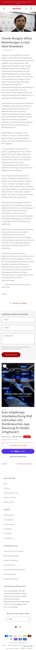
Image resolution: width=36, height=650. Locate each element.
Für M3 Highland (9, 524)
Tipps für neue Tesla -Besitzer (14, 551)
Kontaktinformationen (11, 579)
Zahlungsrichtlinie (10, 574)
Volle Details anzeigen (24, 464)
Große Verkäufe (9, 515)
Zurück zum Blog (19, 303)
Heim (5, 484)
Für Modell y (8, 533)
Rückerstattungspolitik (14, 645)
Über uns (7, 488)
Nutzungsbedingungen (11, 556)
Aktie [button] (5, 294)
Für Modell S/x (8, 538)
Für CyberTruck (9, 520)
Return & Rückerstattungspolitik (14, 570)
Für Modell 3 (8, 529)
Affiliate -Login (9, 502)
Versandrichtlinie (9, 565)
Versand (4, 439)
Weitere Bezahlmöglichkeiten (18, 456)
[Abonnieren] (28, 619)
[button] (4, 8)
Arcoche (15, 642)
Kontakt (29, 648)
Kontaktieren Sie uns (11, 493)
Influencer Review (10, 497)
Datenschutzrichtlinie (11, 560)
